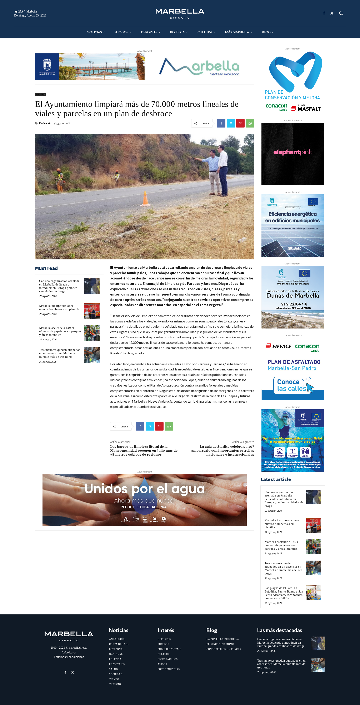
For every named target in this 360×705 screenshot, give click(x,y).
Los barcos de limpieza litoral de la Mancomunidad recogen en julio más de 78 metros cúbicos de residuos (144, 451)
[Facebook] (324, 13)
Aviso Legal (69, 652)
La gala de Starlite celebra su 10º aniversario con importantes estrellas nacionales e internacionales (222, 451)
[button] (341, 13)
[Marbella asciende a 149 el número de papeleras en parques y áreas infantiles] (92, 333)
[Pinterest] (240, 123)
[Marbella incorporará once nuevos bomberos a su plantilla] (92, 311)
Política (40, 94)
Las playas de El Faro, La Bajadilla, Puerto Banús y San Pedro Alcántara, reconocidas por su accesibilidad (284, 593)
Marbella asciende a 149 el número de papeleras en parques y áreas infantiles (60, 331)
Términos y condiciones (69, 656)
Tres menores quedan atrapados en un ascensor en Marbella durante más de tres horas (59, 353)
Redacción (45, 123)
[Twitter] (332, 13)
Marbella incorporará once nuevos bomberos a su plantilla (59, 307)
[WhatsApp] (250, 123)
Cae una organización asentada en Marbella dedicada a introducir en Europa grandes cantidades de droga (59, 286)
